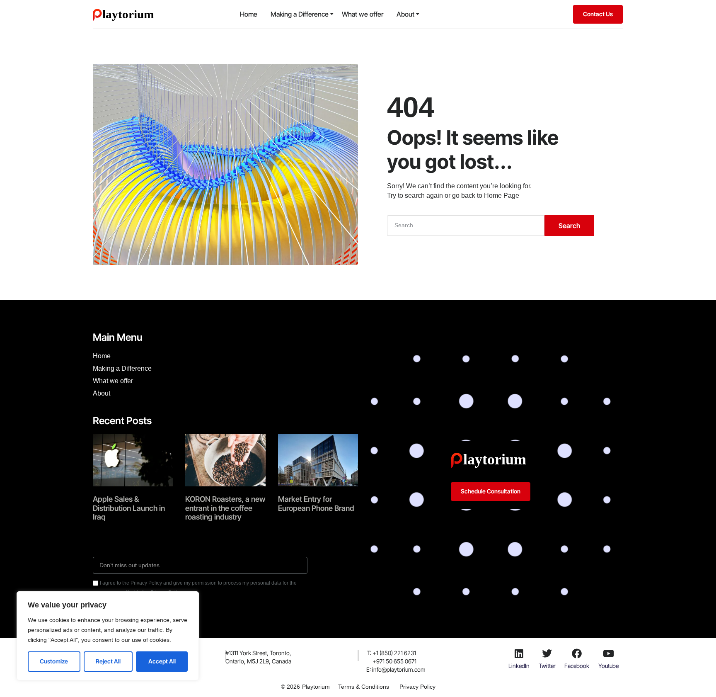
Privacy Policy (417, 686)
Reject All (108, 661)
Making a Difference (300, 14)
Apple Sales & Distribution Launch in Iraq (129, 508)
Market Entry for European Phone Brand (316, 503)
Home (248, 14)
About (405, 14)
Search (569, 225)
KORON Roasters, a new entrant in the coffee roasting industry (225, 508)
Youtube (608, 665)
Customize (54, 661)
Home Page (501, 195)
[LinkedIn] (519, 653)
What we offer (362, 14)
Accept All (162, 661)
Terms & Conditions (363, 686)
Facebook (576, 665)
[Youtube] (609, 653)
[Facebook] (577, 653)
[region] (108, 635)
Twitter (547, 665)
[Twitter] (547, 653)
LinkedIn (519, 665)
